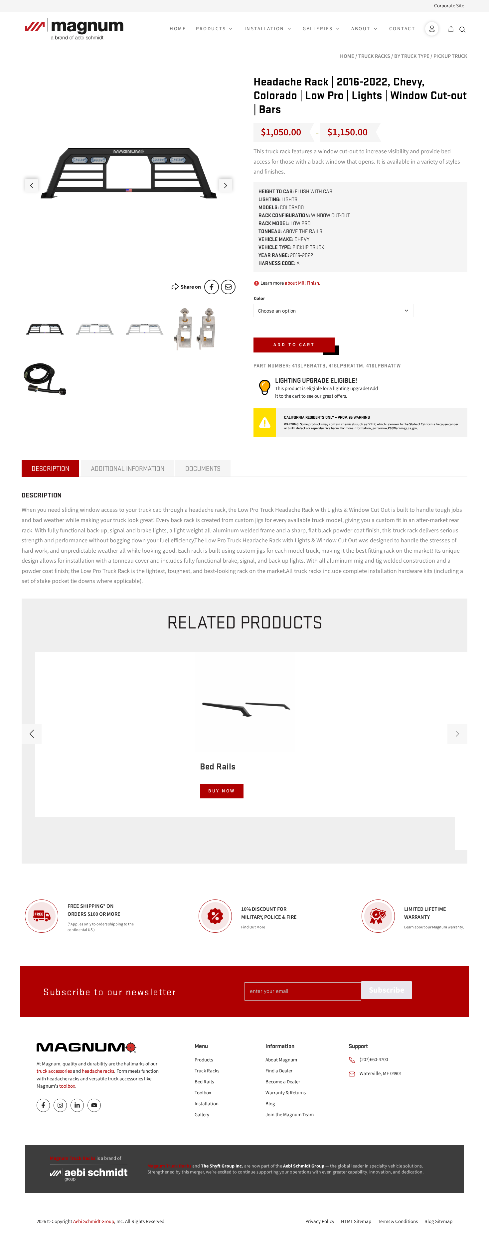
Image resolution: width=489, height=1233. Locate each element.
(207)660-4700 (374, 1059)
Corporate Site (449, 5)
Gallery (202, 1114)
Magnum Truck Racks (169, 1166)
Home (347, 56)
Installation (207, 1103)
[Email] (228, 287)
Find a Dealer (278, 1070)
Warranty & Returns (285, 1092)
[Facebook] (211, 287)
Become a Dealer (282, 1081)
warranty (455, 927)
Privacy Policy (319, 1221)
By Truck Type (411, 56)
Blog (270, 1103)
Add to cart (294, 345)
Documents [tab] (203, 468)
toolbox (67, 1086)
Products (204, 1059)
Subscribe (386, 990)
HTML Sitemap (356, 1221)
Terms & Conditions (398, 1221)
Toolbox (203, 1092)
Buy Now (221, 791)
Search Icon (464, 29)
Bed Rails (204, 1081)
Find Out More (253, 927)
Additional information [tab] (127, 468)
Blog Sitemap (438, 1221)
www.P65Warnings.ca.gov (398, 428)
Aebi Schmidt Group (93, 1221)
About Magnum (281, 1059)
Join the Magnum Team (289, 1114)
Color (259, 298)
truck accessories (54, 1071)
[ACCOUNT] (431, 29)
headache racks (98, 1071)
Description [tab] (50, 468)
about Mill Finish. (302, 283)
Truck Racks (374, 56)
